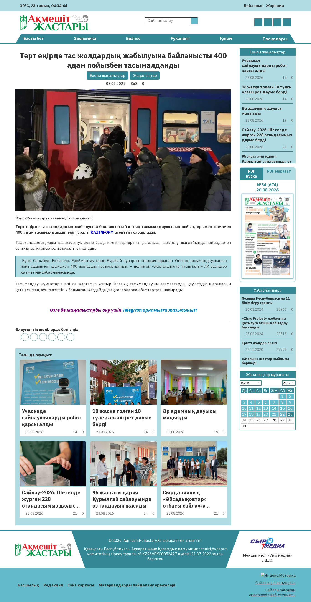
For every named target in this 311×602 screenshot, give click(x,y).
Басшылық (28, 585)
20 (265, 414)
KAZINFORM (102, 232)
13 (265, 408)
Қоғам (226, 38)
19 (258, 414)
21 (274, 414)
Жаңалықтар (145, 75)
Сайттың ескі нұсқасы (275, 582)
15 (282, 408)
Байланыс (253, 5)
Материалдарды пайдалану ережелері (137, 585)
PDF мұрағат (279, 171)
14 (274, 408)
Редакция (53, 585)
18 (251, 414)
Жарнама (275, 5)
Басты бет (33, 38)
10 (244, 408)
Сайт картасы (80, 585)
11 (251, 408)
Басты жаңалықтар (107, 75)
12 (258, 408)
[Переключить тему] (289, 5)
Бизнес (133, 38)
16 (290, 408)
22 (282, 414)
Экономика (85, 38)
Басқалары (275, 39)
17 (244, 414)
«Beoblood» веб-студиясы (272, 594)
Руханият (180, 38)
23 (290, 414)
